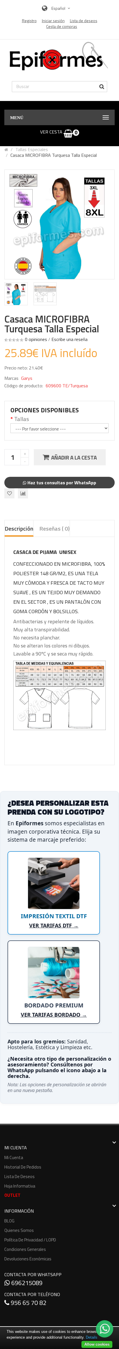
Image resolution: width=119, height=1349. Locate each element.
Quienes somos (19, 1230)
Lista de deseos (19, 1176)
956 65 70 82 (27, 1303)
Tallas (21, 419)
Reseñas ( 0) (54, 528)
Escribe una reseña (69, 339)
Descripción (19, 528)
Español (58, 8)
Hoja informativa (19, 1186)
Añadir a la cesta (74, 457)
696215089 (26, 1283)
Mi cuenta (13, 1157)
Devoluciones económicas (27, 1258)
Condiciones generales (25, 1249)
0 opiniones (36, 339)
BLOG (9, 1220)
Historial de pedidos (22, 1167)
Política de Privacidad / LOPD (30, 1239)
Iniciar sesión (53, 21)
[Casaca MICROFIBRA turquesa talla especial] (16, 294)
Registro (29, 21)
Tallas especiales (31, 149)
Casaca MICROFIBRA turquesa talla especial (53, 155)
